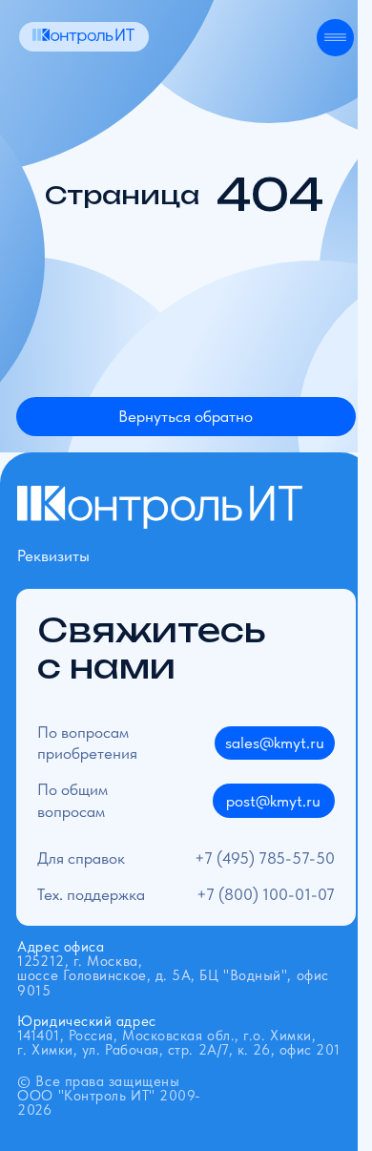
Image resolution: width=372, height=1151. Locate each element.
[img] (83, 37)
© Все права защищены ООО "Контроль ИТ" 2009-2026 (108, 1096)
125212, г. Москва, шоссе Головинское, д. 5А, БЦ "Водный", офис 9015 (172, 968)
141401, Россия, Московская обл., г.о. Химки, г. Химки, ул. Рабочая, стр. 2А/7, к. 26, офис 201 (179, 1035)
